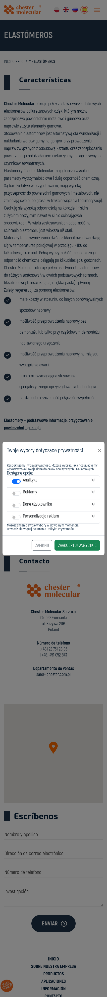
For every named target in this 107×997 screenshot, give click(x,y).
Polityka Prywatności (60, 529)
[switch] (16, 481)
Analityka (30, 480)
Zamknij (42, 545)
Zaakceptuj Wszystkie (77, 545)
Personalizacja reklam (41, 516)
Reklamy (30, 492)
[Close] (99, 450)
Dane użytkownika (37, 504)
